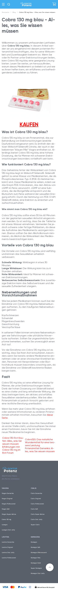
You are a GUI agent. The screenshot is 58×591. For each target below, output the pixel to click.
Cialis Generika (36, 493)
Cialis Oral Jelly (36, 519)
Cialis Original (36, 498)
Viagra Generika (8, 493)
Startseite (5, 12)
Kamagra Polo (35, 558)
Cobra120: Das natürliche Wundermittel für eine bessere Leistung (40, 442)
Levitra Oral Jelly (8, 552)
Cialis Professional (37, 504)
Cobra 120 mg (6, 519)
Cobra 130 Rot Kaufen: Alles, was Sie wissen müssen (13, 440)
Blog (14, 12)
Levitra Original (7, 547)
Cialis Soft (34, 509)
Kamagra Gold (36, 563)
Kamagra (34, 542)
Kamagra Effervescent (39, 552)
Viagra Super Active (9, 514)
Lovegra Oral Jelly (8, 530)
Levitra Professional (9, 558)
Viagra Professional (8, 504)
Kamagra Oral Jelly (37, 573)
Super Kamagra (36, 568)
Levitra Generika (8, 542)
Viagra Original (7, 498)
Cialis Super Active (37, 514)
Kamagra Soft (35, 547)
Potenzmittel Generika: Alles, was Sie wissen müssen (40, 450)
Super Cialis (35, 524)
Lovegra (4, 524)
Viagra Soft (6, 509)
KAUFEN (29, 124)
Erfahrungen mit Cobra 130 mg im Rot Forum (11, 449)
